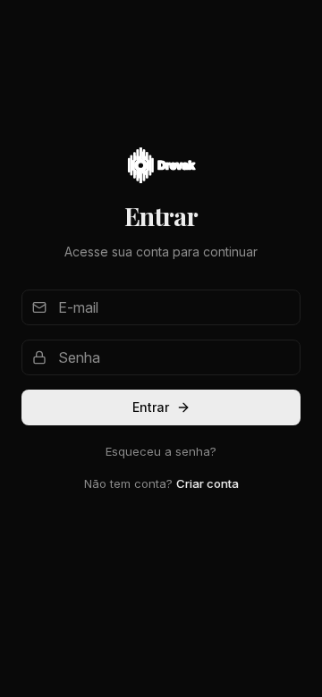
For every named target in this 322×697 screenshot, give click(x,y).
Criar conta (207, 483)
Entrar (150, 407)
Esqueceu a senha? (161, 451)
